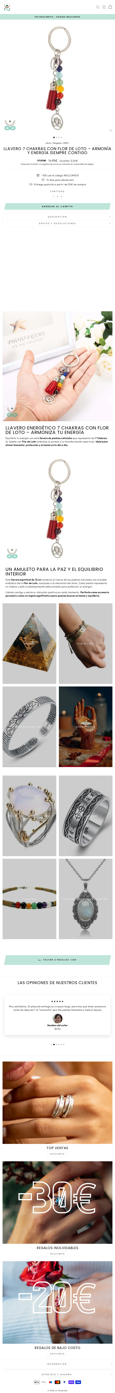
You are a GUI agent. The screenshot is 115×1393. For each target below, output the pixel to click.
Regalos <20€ (60, 143)
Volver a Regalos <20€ (59, 960)
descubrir (57, 1254)
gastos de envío (51, 164)
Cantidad (57, 191)
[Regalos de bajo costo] (57, 1302)
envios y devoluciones (57, 223)
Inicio (48, 143)
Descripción (57, 217)
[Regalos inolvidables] (57, 1202)
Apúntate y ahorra (57, 1374)
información (57, 1364)
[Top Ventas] (57, 1103)
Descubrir (57, 1154)
